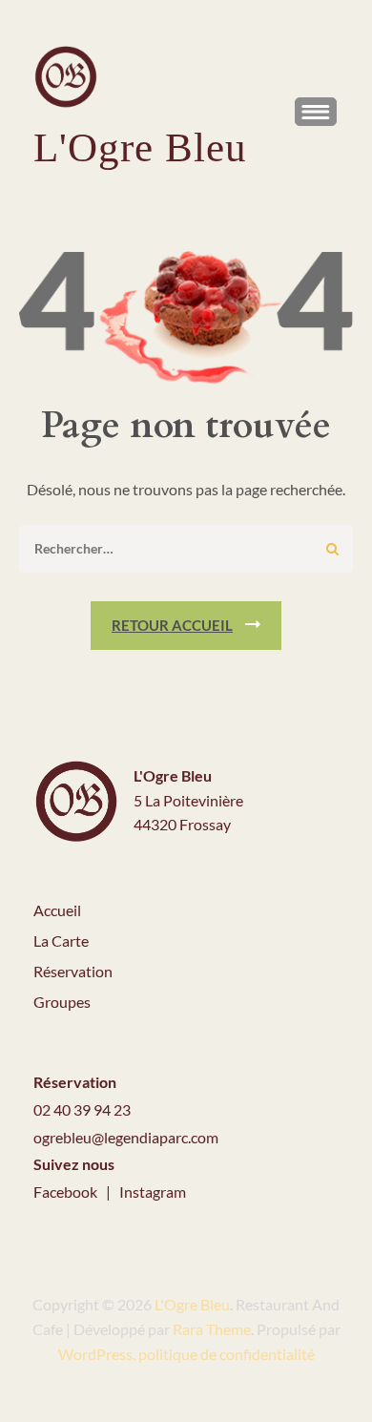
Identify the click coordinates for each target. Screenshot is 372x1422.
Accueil (57, 910)
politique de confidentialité (226, 1354)
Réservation (73, 971)
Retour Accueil (172, 625)
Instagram (152, 1191)
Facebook (66, 1191)
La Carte (61, 940)
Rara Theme (212, 1329)
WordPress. (96, 1354)
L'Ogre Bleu (140, 147)
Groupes (62, 1002)
